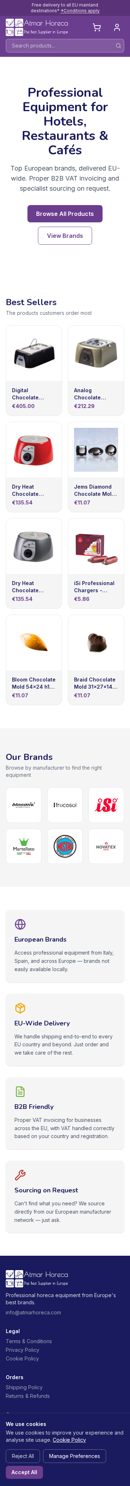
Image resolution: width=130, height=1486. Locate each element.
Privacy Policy (22, 1350)
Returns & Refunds (28, 1396)
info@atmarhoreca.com (33, 1312)
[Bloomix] (24, 805)
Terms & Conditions (29, 1341)
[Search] (118, 46)
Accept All (24, 1472)
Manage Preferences (74, 1456)
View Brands (65, 235)
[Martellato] (24, 846)
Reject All (23, 1456)
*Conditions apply (80, 10)
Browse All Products (65, 213)
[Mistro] (65, 846)
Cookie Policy (22, 1358)
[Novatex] (106, 846)
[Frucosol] (65, 805)
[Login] (117, 27)
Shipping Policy (24, 1387)
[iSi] (106, 805)
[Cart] (97, 27)
